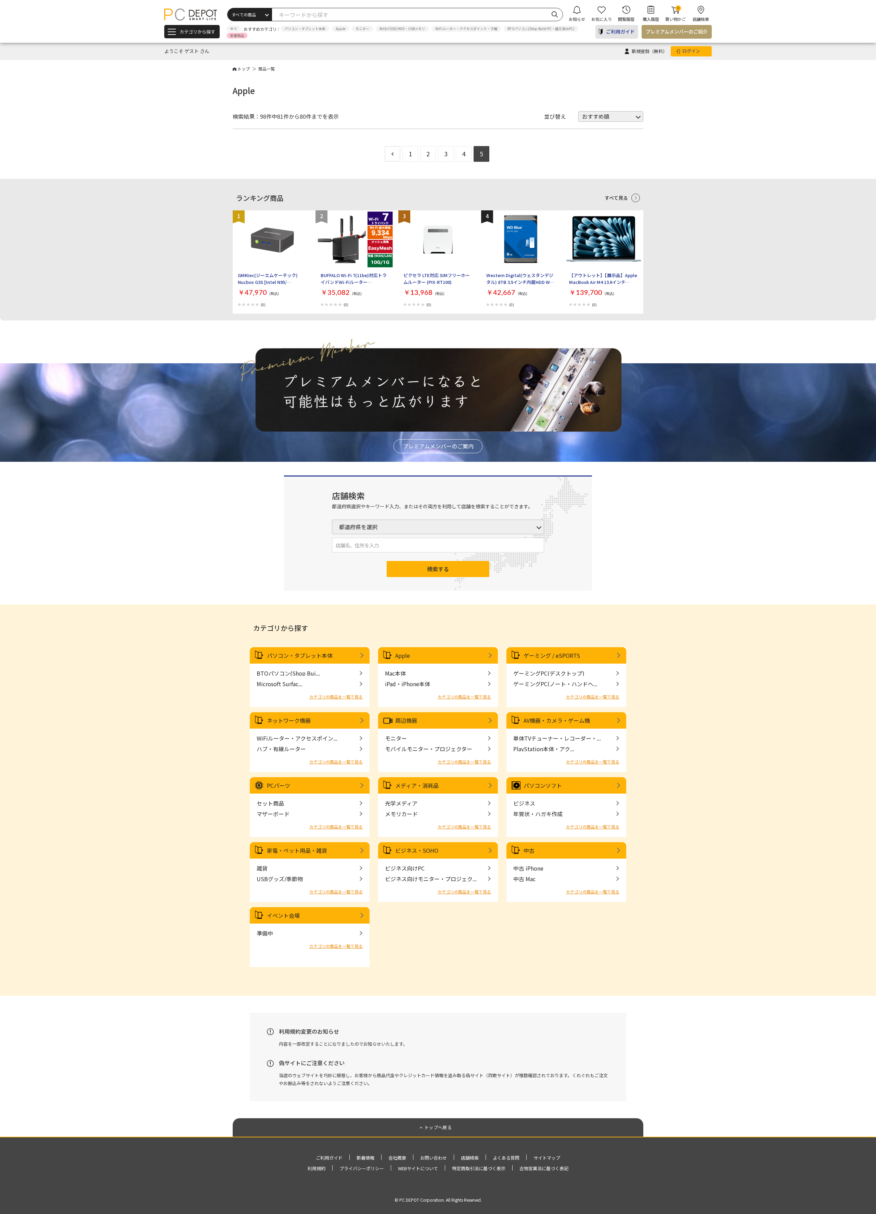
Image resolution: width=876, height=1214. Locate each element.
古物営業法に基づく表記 (543, 1168)
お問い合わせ (433, 1157)
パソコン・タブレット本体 (304, 28)
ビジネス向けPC (405, 868)
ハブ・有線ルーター (281, 749)
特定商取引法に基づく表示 (478, 1168)
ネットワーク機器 (289, 720)
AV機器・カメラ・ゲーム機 (557, 720)
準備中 (265, 933)
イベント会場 (283, 915)
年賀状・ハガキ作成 (538, 814)
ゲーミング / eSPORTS (552, 655)
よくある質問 (506, 1157)
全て (233, 28)
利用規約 (316, 1168)
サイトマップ (546, 1157)
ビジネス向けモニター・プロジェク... (431, 879)
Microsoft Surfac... (279, 684)
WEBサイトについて (418, 1168)
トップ (243, 68)
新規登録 (649, 51)
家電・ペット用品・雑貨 (297, 850)
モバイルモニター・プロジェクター (428, 749)
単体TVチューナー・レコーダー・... (557, 738)
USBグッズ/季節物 (280, 879)
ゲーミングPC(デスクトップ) (548, 673)
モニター (362, 28)
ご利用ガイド (620, 31)
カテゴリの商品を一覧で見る (336, 697)
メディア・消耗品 (417, 785)
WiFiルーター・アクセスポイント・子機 (466, 28)
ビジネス (524, 803)
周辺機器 (406, 720)
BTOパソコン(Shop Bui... (288, 673)
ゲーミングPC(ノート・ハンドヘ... (555, 684)
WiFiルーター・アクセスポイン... (297, 738)
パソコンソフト (543, 785)
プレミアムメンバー (677, 31)
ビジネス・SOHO (416, 850)
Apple (340, 28)
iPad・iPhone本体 (407, 684)
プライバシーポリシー (361, 1168)
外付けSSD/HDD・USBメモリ (402, 28)
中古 (529, 850)
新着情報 (365, 1157)
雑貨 (262, 868)
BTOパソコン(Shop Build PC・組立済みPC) (541, 28)
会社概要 (397, 1157)
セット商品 (270, 803)
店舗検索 (470, 1157)
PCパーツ (278, 785)
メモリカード (401, 814)
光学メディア (401, 803)
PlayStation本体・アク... (543, 749)
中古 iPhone (528, 868)
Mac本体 (395, 673)
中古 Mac (524, 879)
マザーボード (273, 814)
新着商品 (237, 35)
